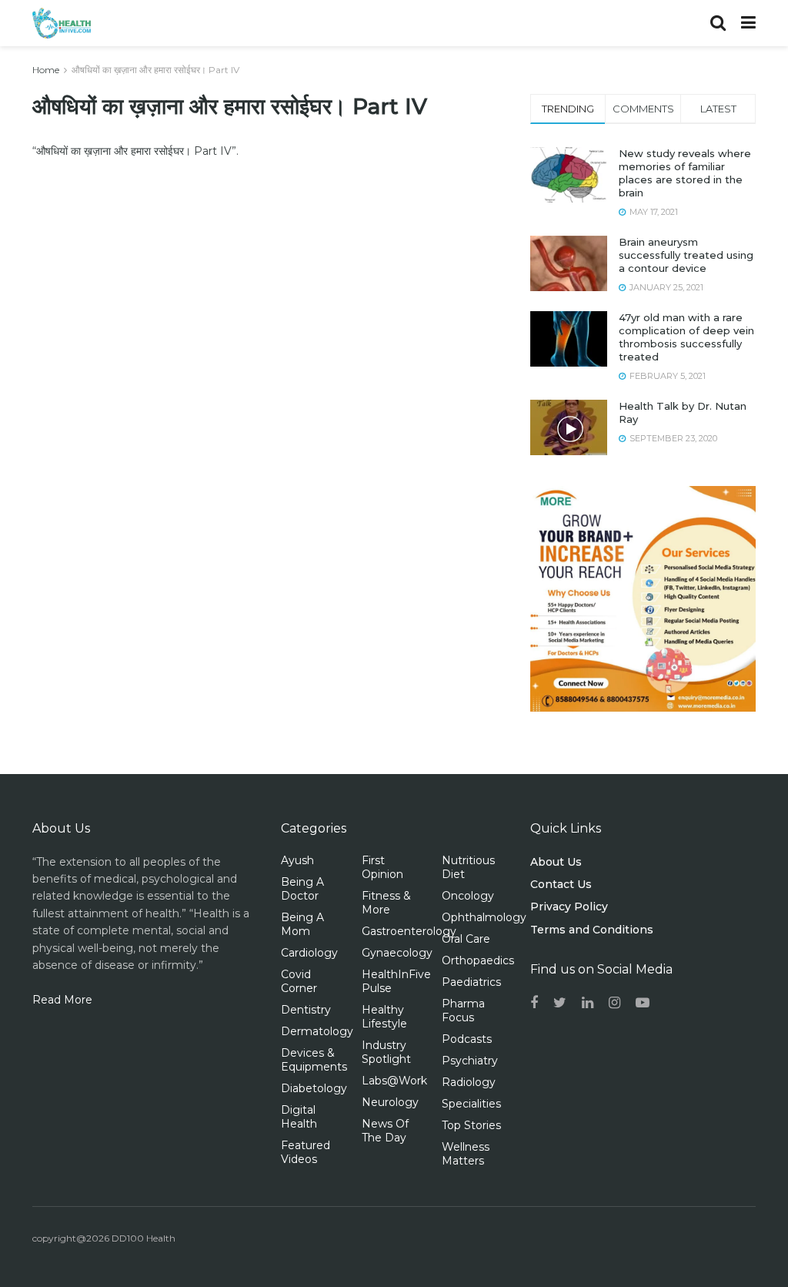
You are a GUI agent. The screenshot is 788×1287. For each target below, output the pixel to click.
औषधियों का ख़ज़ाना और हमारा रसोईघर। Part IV (155, 69)
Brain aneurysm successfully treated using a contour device (686, 255)
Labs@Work (394, 1081)
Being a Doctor (302, 889)
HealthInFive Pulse (396, 981)
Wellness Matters (465, 1154)
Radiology (469, 1082)
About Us (556, 862)
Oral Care (466, 939)
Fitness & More (386, 903)
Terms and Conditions (591, 930)
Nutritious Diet (468, 867)
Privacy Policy (569, 906)
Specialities (471, 1104)
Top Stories (471, 1125)
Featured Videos (305, 1152)
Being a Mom (302, 924)
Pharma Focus (463, 1010)
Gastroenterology (409, 931)
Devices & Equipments (314, 1060)
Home (45, 69)
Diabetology (314, 1088)
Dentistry (306, 1010)
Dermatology (317, 1031)
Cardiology (309, 953)
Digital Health (299, 1117)
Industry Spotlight (386, 1052)
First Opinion (382, 867)
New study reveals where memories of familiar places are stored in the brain (685, 173)
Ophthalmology (484, 917)
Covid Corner (299, 981)
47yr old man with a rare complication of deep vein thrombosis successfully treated (686, 337)
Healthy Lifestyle (384, 1017)
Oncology (468, 896)
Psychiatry (470, 1060)
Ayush (297, 860)
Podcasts (467, 1039)
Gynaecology (397, 953)
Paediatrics (471, 982)
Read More (62, 1000)
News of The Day (385, 1131)
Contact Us (561, 884)
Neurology (390, 1102)
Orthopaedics (478, 960)
